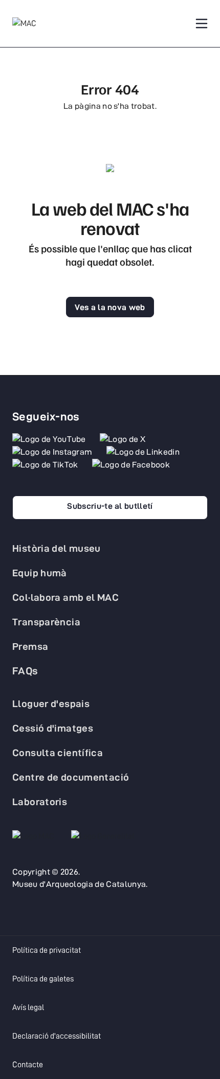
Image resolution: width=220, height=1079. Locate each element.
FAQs (25, 670)
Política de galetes (43, 979)
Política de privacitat (46, 950)
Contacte (27, 1065)
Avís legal (28, 1007)
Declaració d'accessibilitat (56, 1036)
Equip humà (39, 573)
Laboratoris (39, 801)
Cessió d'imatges (52, 728)
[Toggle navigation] (201, 23)
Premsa (30, 646)
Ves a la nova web (110, 307)
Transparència (46, 622)
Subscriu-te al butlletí (109, 506)
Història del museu (56, 548)
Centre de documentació (70, 777)
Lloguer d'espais (51, 703)
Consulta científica (57, 752)
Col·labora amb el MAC (65, 597)
